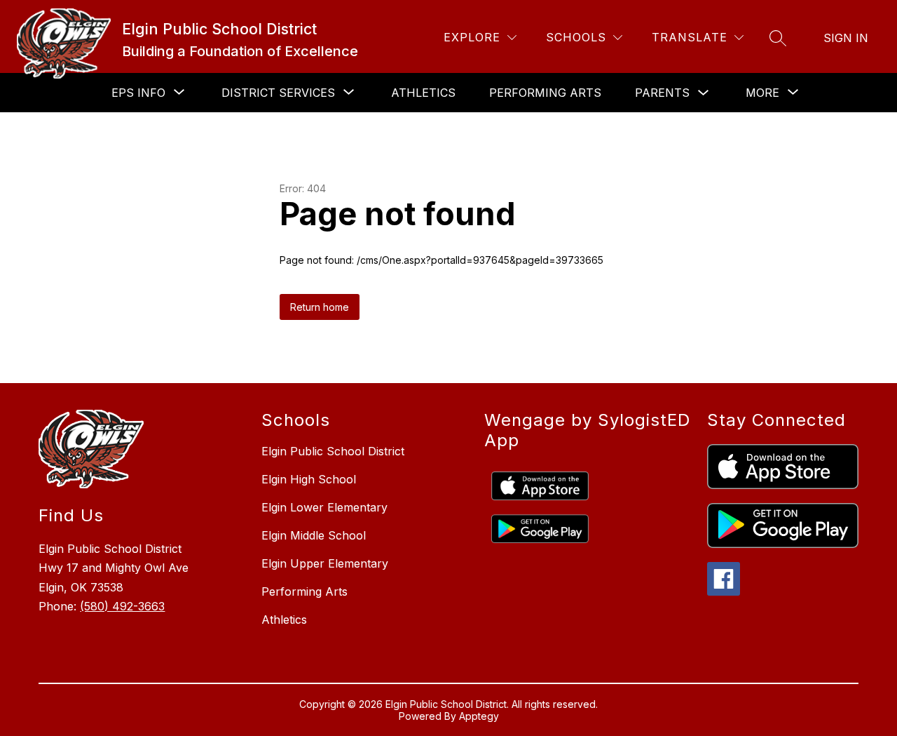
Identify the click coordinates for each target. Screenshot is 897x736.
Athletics (423, 93)
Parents (662, 93)
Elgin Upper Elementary (324, 563)
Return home (319, 307)
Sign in (845, 38)
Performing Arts (545, 93)
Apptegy (479, 716)
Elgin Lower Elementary (324, 507)
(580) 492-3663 (122, 606)
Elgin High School (308, 479)
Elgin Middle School (313, 535)
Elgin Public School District (332, 451)
